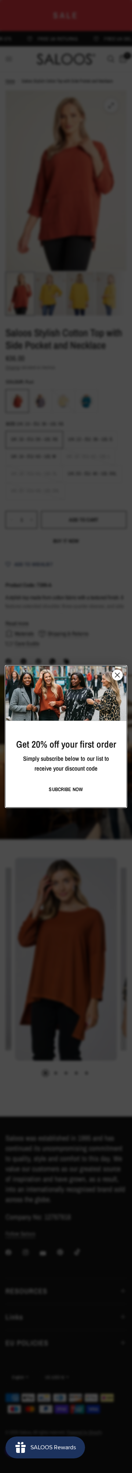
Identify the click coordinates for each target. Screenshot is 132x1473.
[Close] (117, 674)
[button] (66, 789)
